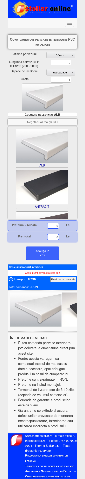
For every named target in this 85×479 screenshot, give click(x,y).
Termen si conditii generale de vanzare (49, 466)
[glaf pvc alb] (36, 309)
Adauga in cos (42, 253)
